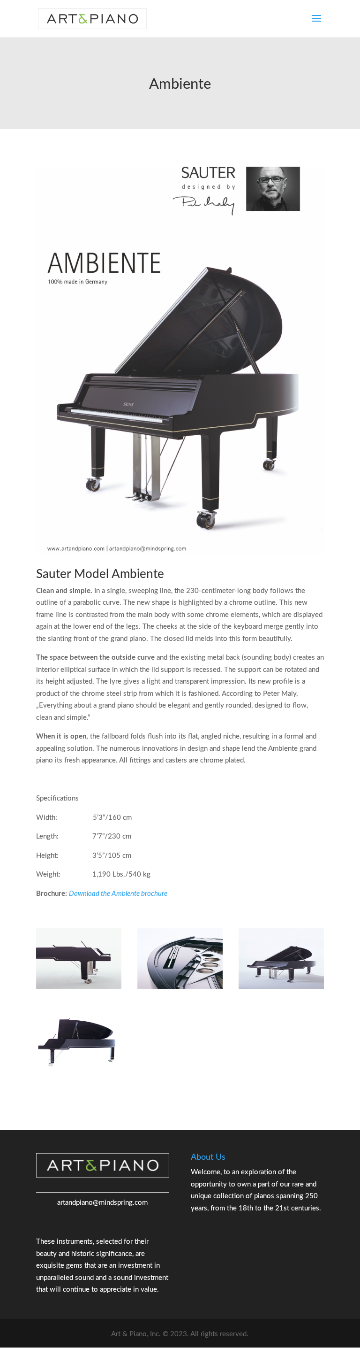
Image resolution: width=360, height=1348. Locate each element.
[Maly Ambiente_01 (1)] (281, 986)
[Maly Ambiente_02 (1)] (180, 986)
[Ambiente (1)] (78, 1068)
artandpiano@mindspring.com (102, 1202)
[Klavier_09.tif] (78, 986)
